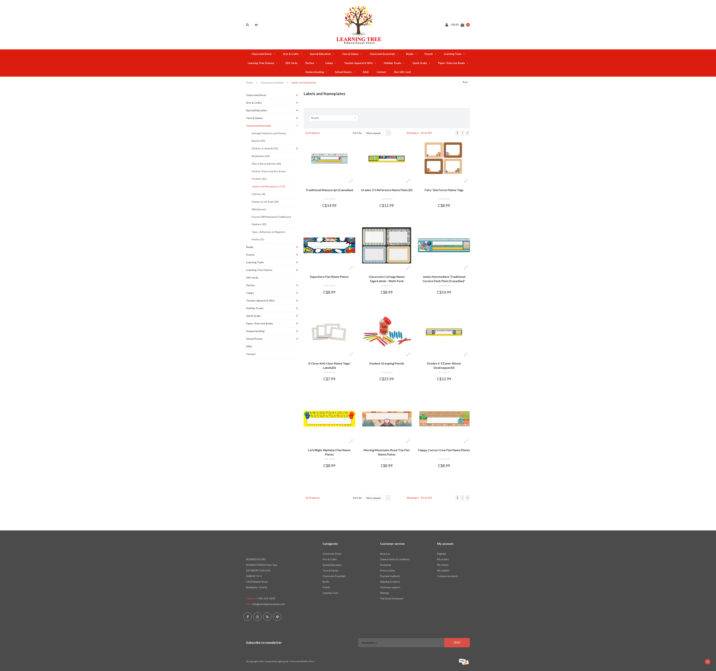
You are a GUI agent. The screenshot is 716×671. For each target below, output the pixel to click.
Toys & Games (350, 53)
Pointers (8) (258, 194)
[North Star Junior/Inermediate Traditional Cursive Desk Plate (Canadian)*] (444, 245)
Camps (329, 63)
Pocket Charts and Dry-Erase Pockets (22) (269, 175)
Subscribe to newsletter (264, 643)
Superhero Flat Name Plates (329, 276)
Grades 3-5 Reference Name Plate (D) (386, 190)
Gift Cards (291, 63)
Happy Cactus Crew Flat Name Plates (444, 450)
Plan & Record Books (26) (266, 163)
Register (441, 553)
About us (385, 553)
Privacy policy (387, 570)
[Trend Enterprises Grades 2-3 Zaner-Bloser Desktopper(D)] (444, 332)
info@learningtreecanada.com (268, 604)
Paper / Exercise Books (451, 63)
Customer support (390, 587)
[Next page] (462, 133)
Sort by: (357, 132)
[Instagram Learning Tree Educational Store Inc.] (257, 616)
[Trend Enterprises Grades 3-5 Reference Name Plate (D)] (386, 158)
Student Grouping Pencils (386, 363)
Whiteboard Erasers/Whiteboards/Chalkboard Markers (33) (271, 217)
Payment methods (390, 576)
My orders (443, 559)
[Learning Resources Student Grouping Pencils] (386, 332)
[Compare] (256, 24)
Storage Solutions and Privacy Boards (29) (269, 137)
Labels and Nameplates (303, 82)
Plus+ (312, 661)
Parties (309, 63)
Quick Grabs (419, 63)
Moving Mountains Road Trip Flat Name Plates (387, 452)
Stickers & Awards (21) (265, 148)
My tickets (443, 564)
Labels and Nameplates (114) (268, 186)
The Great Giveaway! (391, 598)
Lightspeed (282, 661)
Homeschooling (314, 71)
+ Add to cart (327, 219)
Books (409, 53)
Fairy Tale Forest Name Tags (444, 190)
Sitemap (384, 592)
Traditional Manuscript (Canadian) (329, 190)
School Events (343, 71)
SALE (366, 71)
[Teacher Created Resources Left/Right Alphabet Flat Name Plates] (329, 419)
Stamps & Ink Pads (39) (265, 201)
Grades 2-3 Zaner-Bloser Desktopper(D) (444, 365)
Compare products (447, 576)
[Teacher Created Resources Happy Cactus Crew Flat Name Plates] (444, 419)
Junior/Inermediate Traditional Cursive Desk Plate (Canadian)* (444, 279)
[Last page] (468, 133)
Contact (381, 71)
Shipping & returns (390, 581)
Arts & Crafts (291, 53)
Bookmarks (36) (261, 156)
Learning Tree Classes (261, 63)
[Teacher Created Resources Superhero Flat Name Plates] (329, 245)
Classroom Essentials (382, 53)
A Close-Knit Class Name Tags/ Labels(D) (329, 365)
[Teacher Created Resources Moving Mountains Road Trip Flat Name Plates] (386, 419)
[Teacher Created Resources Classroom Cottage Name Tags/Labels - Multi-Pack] (386, 245)
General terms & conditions (395, 559)
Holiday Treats (392, 63)
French (429, 53)
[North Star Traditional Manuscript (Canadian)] (329, 158)
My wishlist (443, 570)
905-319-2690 (266, 598)
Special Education (320, 53)
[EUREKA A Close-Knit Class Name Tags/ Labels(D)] (329, 332)
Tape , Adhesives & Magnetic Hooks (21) (268, 235)
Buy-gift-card (402, 71)
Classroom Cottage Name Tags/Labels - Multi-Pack (387, 279)
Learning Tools (452, 53)
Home (249, 82)
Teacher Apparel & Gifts (358, 63)
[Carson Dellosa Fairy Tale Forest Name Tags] (444, 158)
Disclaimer (385, 564)
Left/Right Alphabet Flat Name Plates (329, 452)
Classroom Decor (262, 53)
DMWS (303, 661)
